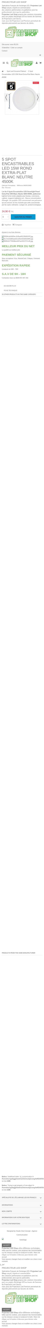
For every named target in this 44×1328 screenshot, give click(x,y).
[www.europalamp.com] (22, 63)
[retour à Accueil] (2, 71)
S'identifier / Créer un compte (12, 48)
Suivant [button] (38, 97)
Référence (20, 185)
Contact (4, 51)
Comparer (18, 225)
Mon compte (7, 1211)
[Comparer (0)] (40, 55)
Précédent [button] (6, 97)
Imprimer (7, 225)
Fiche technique (10, 290)
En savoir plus (10, 286)
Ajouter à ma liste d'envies (11, 232)
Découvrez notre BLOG (10, 44)
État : (3, 187)
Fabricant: (5, 185)
